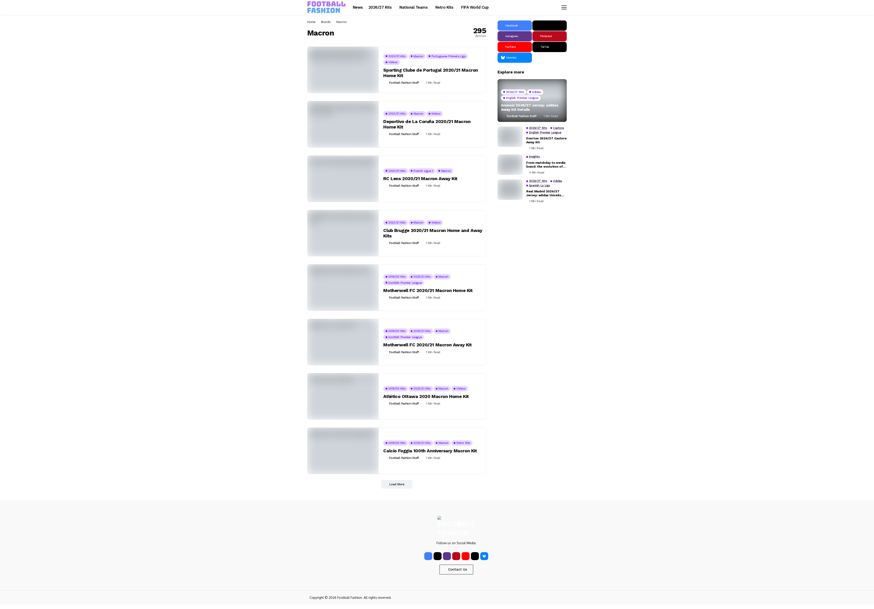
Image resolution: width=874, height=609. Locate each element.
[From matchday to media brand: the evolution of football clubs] (510, 164)
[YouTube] (466, 556)
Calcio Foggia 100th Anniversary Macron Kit (430, 450)
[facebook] (428, 556)
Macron (341, 22)
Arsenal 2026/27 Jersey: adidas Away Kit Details (529, 107)
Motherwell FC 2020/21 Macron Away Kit (427, 344)
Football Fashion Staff (404, 82)
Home (311, 22)
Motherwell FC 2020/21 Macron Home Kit (428, 290)
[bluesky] (484, 556)
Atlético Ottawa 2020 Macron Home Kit (426, 396)
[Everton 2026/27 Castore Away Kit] (510, 136)
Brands (326, 22)
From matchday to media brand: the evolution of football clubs (545, 165)
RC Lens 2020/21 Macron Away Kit (420, 178)
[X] (549, 25)
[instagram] (447, 556)
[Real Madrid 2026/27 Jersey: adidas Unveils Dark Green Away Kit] (510, 189)
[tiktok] (475, 556)
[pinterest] (456, 556)
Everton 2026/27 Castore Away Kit (546, 140)
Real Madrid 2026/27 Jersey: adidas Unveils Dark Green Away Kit (543, 193)
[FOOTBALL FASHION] (326, 7)
